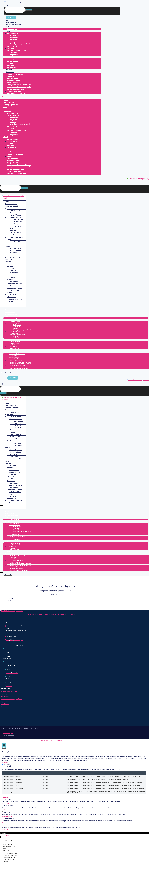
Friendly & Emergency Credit (20, 44)
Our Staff (10, 63)
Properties (9, 31)
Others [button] (4, 823)
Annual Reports (12, 78)
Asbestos (13, 53)
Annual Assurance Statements (17, 93)
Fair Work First (12, 68)
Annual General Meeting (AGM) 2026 (11, 699)
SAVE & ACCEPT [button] (7, 829)
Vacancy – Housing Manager (9, 691)
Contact (9, 70)
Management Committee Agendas (19, 87)
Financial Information (14, 91)
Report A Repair (12, 33)
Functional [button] (5, 797)
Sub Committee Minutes (15, 89)
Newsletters (11, 76)
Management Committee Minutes (19, 85)
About (8, 57)
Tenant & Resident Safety (16, 50)
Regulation (10, 65)
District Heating (12, 35)
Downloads (10, 72)
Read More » (5, 696)
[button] (50, 97)
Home (8, 20)
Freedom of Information (15, 74)
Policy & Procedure (13, 83)
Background (14, 37)
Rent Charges (12, 29)
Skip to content (5, 835)
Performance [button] (6, 804)
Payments (14, 40)
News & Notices (11, 22)
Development (11, 48)
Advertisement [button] (7, 816)
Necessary (7, 765)
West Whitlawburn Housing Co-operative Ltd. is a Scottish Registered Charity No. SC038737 (51, 614)
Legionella (14, 55)
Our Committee (12, 61)
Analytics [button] (5, 810)
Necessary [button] (5, 763)
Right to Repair (12, 46)
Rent (7, 27)
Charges (13, 42)
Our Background (12, 59)
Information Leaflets (14, 80)
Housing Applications (13, 25)
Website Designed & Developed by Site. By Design (51, 740)
